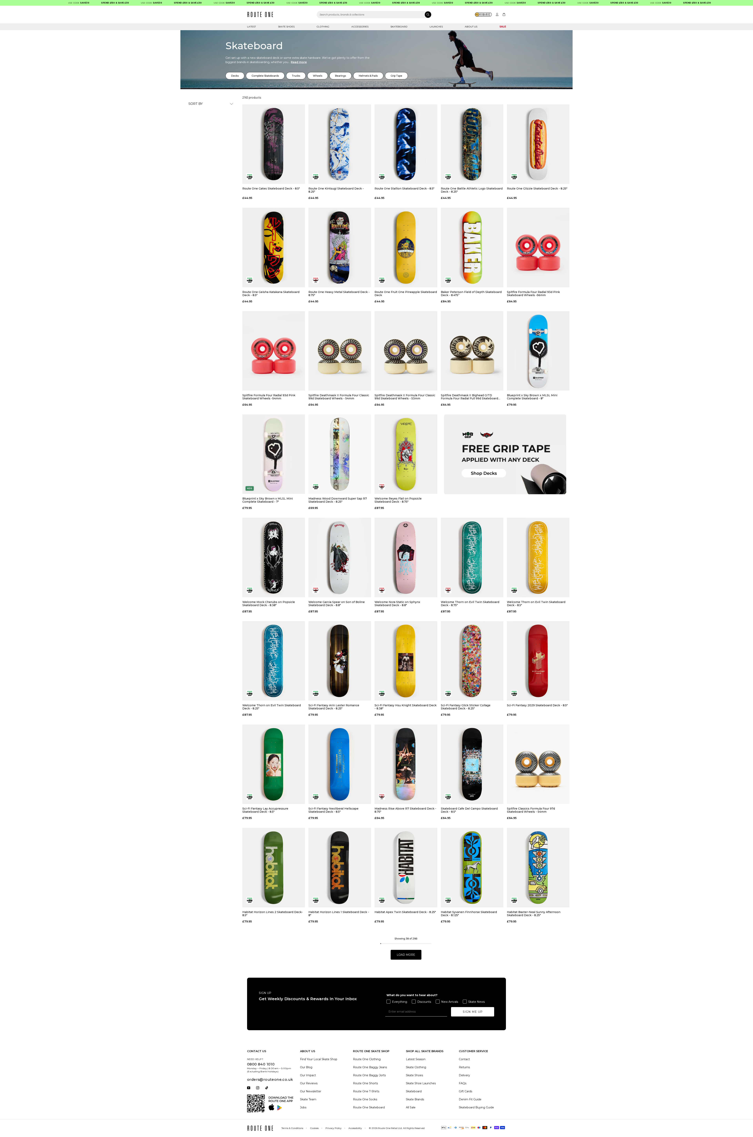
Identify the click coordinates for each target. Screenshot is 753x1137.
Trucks (296, 75)
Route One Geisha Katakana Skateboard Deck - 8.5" (270, 293)
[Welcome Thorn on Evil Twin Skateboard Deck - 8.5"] (538, 557)
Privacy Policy (334, 1128)
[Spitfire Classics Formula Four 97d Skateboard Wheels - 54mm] (538, 764)
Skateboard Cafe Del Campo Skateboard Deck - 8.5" (469, 810)
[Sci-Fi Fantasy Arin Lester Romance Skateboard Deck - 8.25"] (339, 661)
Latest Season (416, 1059)
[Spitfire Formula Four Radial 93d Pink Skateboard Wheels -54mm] (273, 351)
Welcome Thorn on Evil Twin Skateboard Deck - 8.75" (470, 603)
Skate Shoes (286, 26)
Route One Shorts (365, 1083)
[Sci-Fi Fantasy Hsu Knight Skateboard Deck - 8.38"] (406, 661)
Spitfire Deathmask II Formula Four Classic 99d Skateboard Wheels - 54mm (338, 397)
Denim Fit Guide (470, 1099)
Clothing (322, 26)
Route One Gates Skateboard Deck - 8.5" (271, 188)
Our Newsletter (310, 1091)
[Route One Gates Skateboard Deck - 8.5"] (273, 144)
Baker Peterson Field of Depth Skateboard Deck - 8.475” (471, 293)
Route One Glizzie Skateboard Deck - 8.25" (537, 188)
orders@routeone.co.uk (270, 1079)
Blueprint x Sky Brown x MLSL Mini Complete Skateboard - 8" (532, 397)
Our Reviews (308, 1083)
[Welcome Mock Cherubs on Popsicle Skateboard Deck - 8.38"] (273, 557)
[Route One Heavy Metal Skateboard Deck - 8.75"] (339, 247)
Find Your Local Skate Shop (318, 1059)
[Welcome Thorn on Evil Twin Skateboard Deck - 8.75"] (472, 557)
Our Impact (308, 1075)
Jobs (303, 1107)
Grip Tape (396, 75)
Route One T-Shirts (366, 1091)
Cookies (314, 1128)
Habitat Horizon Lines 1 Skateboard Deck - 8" (338, 913)
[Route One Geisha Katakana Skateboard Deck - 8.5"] (273, 247)
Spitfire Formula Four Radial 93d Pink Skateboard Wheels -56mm (533, 293)
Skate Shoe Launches (421, 1083)
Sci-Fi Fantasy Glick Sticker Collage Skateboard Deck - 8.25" (465, 707)
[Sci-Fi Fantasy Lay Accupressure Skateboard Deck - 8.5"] (273, 764)
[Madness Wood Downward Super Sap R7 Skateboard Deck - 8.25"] (339, 454)
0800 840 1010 (261, 1064)
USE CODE (46, 3)
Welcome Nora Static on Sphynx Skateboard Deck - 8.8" (397, 603)
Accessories (359, 26)
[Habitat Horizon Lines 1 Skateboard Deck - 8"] (339, 867)
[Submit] (428, 14)
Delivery (464, 1075)
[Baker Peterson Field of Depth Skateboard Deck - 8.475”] (472, 247)
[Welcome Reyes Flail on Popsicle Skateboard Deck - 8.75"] (406, 454)
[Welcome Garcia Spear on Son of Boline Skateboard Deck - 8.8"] (339, 557)
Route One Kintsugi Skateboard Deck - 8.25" (336, 190)
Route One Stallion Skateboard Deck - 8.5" (404, 188)
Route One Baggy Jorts (369, 1075)
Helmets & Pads (368, 75)
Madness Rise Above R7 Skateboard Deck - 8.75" (405, 810)
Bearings (340, 75)
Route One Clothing (367, 1059)
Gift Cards (465, 1091)
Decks (235, 75)
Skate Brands (415, 1099)
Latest (251, 26)
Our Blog (306, 1067)
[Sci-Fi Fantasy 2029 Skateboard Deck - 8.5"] (538, 661)
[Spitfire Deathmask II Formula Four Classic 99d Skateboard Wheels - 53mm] (406, 351)
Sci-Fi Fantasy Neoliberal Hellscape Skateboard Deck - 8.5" (333, 810)
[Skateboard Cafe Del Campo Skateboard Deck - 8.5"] (472, 764)
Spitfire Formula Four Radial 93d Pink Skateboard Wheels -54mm (268, 397)
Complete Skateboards (265, 75)
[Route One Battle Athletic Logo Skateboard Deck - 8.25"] (472, 144)
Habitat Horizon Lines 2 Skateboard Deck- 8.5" (272, 913)
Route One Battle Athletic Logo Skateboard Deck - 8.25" (472, 190)
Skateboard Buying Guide (476, 1107)
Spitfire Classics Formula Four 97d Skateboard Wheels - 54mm (531, 810)
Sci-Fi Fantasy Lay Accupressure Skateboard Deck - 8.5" (265, 810)
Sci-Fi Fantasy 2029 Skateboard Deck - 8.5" (537, 705)
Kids (249, 488)
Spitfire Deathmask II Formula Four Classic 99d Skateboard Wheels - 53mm (405, 397)
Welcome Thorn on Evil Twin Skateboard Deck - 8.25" (271, 707)
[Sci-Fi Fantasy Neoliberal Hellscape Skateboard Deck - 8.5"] (339, 764)
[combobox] (374, 14)
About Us (471, 26)
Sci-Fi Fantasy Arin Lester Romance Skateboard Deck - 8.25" (333, 707)
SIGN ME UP (473, 1012)
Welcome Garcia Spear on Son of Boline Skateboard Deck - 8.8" (336, 603)
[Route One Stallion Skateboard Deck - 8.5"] (406, 144)
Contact (464, 1059)
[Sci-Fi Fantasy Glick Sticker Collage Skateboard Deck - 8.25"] (472, 661)
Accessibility (355, 1128)
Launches (436, 26)
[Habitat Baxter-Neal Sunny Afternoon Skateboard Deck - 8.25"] (538, 867)
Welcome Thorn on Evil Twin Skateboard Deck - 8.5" (536, 603)
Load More (406, 955)
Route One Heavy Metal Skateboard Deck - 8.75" (339, 293)
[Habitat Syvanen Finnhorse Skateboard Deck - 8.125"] (472, 867)
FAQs (462, 1083)
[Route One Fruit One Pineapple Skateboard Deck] (406, 247)
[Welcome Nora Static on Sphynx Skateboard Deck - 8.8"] (406, 557)
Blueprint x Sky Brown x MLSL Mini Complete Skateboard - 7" (267, 500)
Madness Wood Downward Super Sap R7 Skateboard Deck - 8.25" (337, 500)
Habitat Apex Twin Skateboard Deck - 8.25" (405, 912)
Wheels (317, 75)
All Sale (411, 1107)
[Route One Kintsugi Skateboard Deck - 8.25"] (339, 144)
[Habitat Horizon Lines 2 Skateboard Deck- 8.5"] (273, 867)
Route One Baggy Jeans (370, 1067)
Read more (299, 62)
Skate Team (308, 1099)
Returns (464, 1067)
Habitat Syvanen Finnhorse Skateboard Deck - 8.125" (469, 913)
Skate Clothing (416, 1067)
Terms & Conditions (292, 1128)
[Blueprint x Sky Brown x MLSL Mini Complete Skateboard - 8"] (538, 351)
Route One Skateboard (369, 1107)
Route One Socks (365, 1099)
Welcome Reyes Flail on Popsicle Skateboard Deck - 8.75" (398, 500)
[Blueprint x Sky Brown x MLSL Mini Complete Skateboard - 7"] (273, 454)
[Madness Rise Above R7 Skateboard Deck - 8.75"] (406, 764)
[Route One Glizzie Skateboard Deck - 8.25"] (538, 144)
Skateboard (398, 26)
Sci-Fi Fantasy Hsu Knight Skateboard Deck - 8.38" (406, 707)
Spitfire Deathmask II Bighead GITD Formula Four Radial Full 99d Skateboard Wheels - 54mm (469, 397)
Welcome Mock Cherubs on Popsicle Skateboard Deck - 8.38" (268, 603)
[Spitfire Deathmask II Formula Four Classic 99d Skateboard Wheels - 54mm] (339, 351)
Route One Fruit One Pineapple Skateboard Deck (406, 293)
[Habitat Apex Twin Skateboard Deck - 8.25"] (406, 867)
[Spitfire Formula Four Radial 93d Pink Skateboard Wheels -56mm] (538, 247)
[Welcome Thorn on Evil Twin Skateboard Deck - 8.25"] (273, 661)
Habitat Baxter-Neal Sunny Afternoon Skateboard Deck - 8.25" (533, 913)
